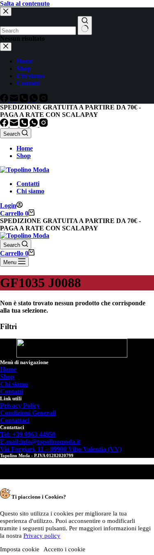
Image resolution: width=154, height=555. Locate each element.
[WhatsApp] (34, 124)
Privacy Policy (20, 405)
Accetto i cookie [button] (64, 549)
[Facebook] (5, 124)
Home (24, 148)
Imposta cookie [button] (19, 549)
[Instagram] (43, 124)
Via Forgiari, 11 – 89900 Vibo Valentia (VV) (61, 449)
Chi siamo (30, 191)
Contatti (27, 183)
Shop (23, 155)
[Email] (15, 124)
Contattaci (14, 420)
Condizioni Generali (28, 412)
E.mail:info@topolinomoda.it (40, 441)
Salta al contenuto (25, 3)
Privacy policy (41, 535)
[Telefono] (25, 124)
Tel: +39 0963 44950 (27, 434)
